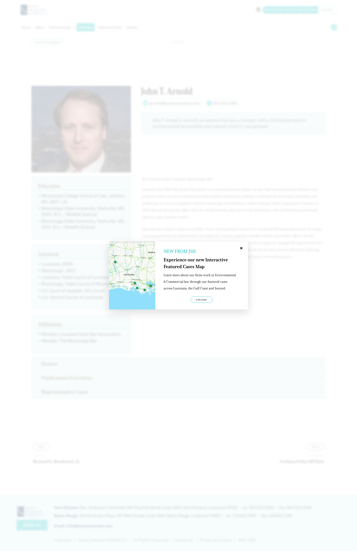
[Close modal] (241, 248)
